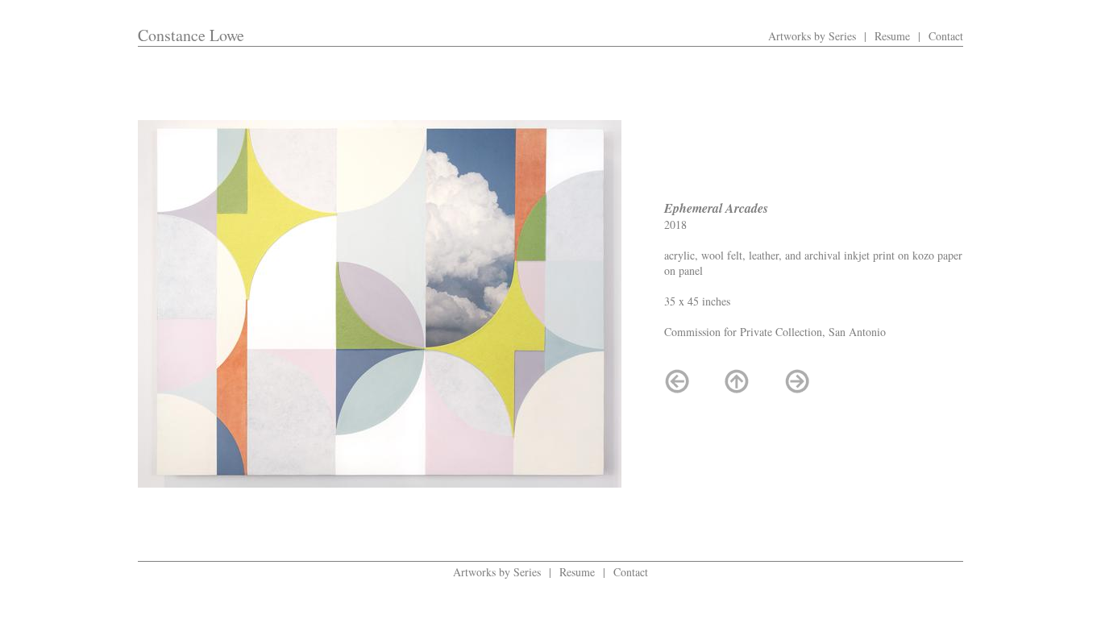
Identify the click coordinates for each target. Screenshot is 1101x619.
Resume (892, 36)
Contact (946, 36)
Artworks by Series (812, 36)
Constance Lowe (191, 35)
